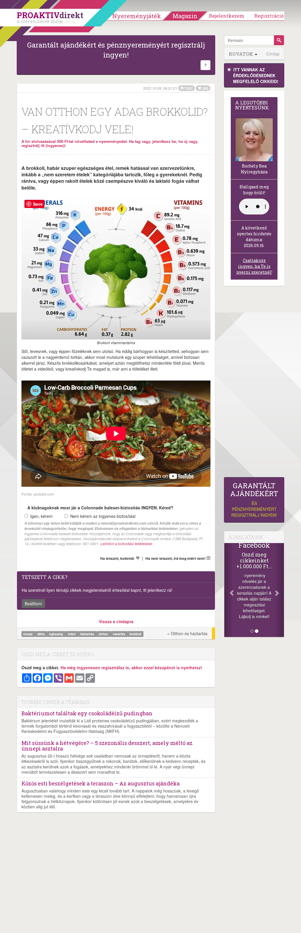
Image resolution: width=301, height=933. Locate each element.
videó (72, 634)
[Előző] (228, 590)
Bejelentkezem (226, 16)
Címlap (273, 53)
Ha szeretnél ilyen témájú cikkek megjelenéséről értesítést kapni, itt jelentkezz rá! (97, 590)
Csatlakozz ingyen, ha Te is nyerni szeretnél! (254, 266)
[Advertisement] (254, 383)
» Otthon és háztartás (187, 633)
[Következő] (279, 590)
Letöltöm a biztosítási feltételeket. (126, 543)
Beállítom (33, 603)
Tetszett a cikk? (44, 577)
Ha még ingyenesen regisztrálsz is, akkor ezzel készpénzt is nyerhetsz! (131, 667)
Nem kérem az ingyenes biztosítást (103, 516)
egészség (56, 634)
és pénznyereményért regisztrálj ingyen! (254, 500)
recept (28, 634)
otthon (103, 634)
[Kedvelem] (138, 558)
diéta (41, 634)
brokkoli (135, 634)
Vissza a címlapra (116, 621)
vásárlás (119, 634)
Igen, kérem (41, 516)
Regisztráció (269, 16)
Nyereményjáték (136, 16)
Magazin (185, 16)
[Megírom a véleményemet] (208, 558)
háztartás (87, 634)
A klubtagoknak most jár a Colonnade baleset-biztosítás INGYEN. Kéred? (100, 508)
